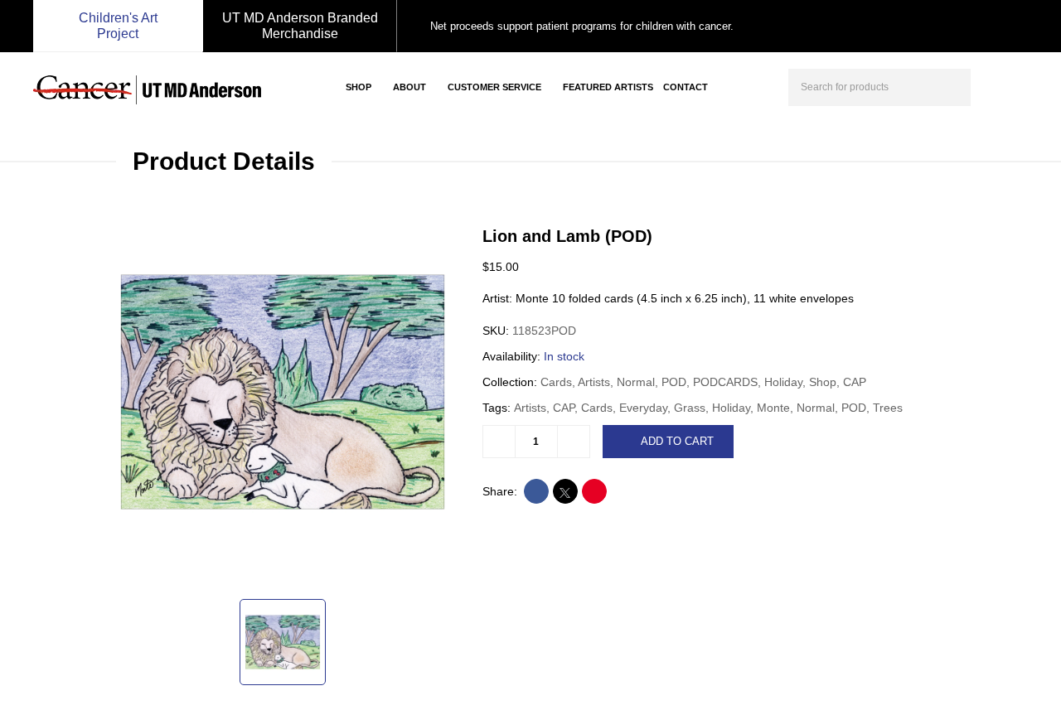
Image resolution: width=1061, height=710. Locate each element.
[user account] (989, 85)
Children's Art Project (118, 26)
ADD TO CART (677, 441)
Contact (685, 87)
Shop (358, 87)
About (409, 87)
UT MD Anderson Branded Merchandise (300, 26)
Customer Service (494, 87)
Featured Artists (608, 87)
